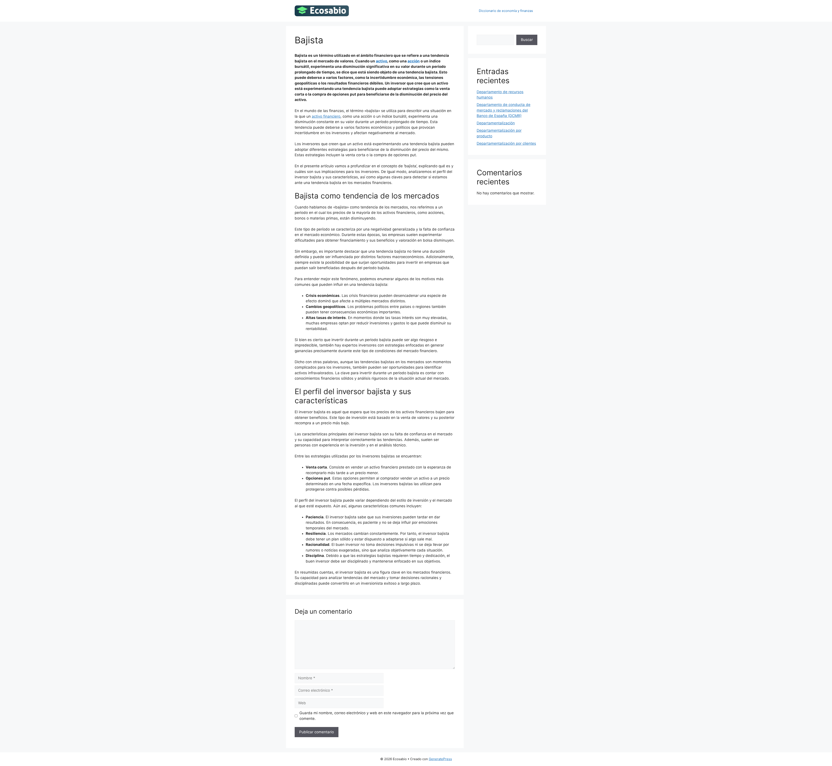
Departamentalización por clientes (506, 143)
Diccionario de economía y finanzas (506, 11)
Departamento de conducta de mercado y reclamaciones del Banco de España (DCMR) (503, 110)
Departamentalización (496, 123)
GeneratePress (440, 759)
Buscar (527, 39)
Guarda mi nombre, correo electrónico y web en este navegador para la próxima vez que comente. (376, 716)
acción (414, 61)
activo (381, 61)
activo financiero (326, 116)
